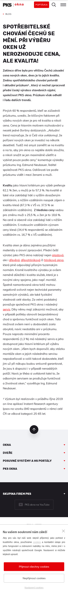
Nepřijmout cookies (34, 578)
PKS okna (10, 468)
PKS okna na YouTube (37, 504)
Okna (7, 445)
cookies (37, 542)
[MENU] (63, 4)
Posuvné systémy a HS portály (27, 461)
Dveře (7, 453)
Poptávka (42, 4)
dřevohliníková (30, 260)
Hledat (54, 4)
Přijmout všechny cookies (34, 566)
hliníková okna (53, 260)
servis (6, 309)
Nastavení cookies (34, 587)
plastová (57, 255)
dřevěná (14, 260)
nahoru (34, 429)
